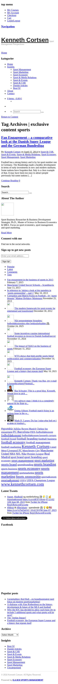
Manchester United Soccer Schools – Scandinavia (30, 285)
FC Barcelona (21, 431)
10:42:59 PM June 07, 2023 (43, 510)
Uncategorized (14, 667)
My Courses (13, 10)
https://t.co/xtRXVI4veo (34, 499)
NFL (18, 453)
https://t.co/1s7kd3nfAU (18, 510)
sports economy (29, 468)
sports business (9, 468)
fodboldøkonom (44, 432)
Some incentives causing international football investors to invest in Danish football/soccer (31, 334)
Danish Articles (20, 85)
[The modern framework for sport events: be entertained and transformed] (10, 308)
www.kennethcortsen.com (22, 484)
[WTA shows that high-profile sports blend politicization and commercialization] (10, 356)
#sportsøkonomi (14, 499)
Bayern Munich (28, 429)
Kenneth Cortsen (25, 40)
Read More (6, 232)
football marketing (11, 446)
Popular (10, 266)
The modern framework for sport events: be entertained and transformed (31, 309)
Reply (10, 504)
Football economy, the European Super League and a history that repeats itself (29, 369)
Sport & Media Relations (24, 77)
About (10, 91)
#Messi (10, 507)
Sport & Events (20, 80)
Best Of (16, 88)
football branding (27, 438)
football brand (8, 438)
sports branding (45, 464)
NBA (12, 453)
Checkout (11, 15)
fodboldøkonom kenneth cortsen (39, 435)
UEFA (23, 480)
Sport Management (22, 69)
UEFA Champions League (41, 480)
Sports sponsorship (28, 476)
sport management (22, 460)
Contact (10, 93)
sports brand (9, 464)
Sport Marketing (20, 72)
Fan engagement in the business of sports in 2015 (30, 279)
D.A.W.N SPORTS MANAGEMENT (28, 680)
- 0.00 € (14, 98)
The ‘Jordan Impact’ (16, 618)
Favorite (24, 504)
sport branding (33, 457)
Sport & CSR (19, 83)
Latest (10, 269)
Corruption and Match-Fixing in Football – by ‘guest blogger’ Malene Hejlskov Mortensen (32, 297)
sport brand (17, 457)
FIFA (32, 432)
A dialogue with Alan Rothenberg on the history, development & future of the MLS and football (30, 605)
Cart (9, 18)
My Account (13, 12)
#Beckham (22, 507)
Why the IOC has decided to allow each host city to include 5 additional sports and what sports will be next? (31, 612)
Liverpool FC (14, 450)
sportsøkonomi (10, 480)
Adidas (17, 428)
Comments (12, 272)
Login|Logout (13, 20)
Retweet (17, 504)
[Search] (42, 112)
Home (10, 64)
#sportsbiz (7, 428)
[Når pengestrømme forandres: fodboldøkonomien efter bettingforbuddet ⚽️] (10, 320)
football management (38, 442)
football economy (13, 442)
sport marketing (44, 460)
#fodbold (18, 496)
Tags (9, 274)
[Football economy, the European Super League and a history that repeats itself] (10, 368)
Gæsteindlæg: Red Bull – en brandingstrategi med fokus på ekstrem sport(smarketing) (30, 600)
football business (47, 438)
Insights (10, 67)
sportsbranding (25, 464)
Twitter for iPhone (39, 502)
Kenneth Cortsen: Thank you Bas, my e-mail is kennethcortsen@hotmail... (32, 382)
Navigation (8, 26)
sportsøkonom (48, 476)
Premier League (35, 453)
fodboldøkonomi (11, 435)
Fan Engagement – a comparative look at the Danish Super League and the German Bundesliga (26, 141)
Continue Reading (9, 180)
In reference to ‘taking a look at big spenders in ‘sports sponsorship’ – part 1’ (29, 291)
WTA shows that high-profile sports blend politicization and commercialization (30, 357)
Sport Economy (20, 75)
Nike (24, 453)
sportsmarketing (26, 473)
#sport (10, 496)
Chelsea (40, 428)
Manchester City (31, 450)
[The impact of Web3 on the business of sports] (10, 346)
